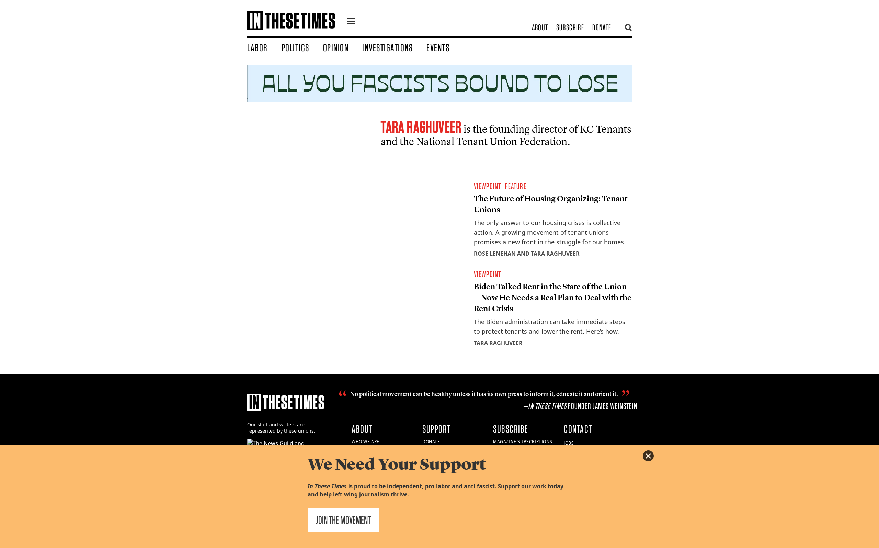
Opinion (336, 47)
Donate (601, 27)
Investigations (387, 47)
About (540, 27)
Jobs (569, 443)
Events (437, 47)
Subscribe (570, 27)
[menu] (351, 22)
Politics (295, 47)
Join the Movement (343, 520)
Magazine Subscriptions (522, 442)
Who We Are (365, 442)
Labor (257, 47)
